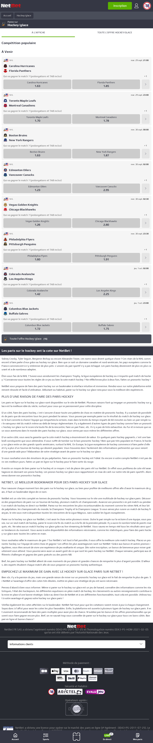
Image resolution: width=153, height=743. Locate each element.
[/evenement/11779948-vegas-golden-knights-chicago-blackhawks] (146, 223)
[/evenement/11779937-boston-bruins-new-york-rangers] (146, 153)
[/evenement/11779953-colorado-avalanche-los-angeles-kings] (146, 292)
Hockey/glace (24, 15)
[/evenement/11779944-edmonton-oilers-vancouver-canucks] (146, 188)
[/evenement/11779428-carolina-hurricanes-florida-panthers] (146, 84)
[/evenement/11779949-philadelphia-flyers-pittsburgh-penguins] (146, 257)
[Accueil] (11, 6)
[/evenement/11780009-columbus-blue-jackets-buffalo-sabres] (146, 327)
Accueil (7, 15)
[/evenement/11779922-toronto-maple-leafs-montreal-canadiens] (146, 119)
